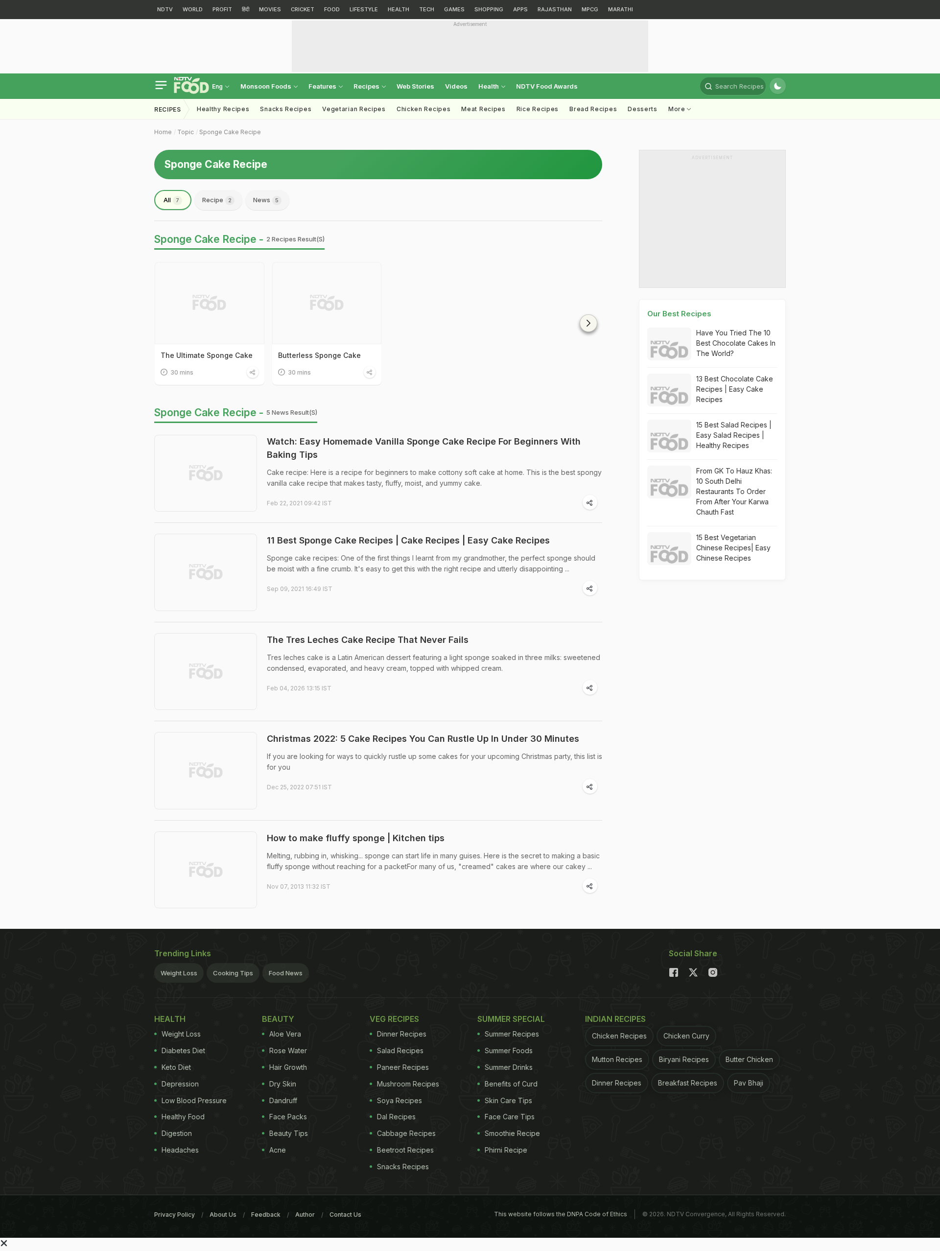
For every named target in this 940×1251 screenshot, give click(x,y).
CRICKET (302, 9)
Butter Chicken (749, 1059)
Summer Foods (509, 1050)
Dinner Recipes (401, 1034)
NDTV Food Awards (547, 86)
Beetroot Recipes (405, 1150)
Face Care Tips (510, 1116)
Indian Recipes (615, 1019)
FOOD (332, 9)
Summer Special (511, 1019)
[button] (588, 323)
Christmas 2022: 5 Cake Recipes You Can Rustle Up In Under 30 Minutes (423, 738)
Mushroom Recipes (408, 1084)
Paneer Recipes (403, 1067)
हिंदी (245, 9)
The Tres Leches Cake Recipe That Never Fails (368, 640)
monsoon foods (266, 86)
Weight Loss (179, 973)
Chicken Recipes (424, 109)
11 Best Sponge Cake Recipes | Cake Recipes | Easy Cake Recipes (408, 540)
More (677, 109)
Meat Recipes (483, 109)
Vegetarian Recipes (354, 109)
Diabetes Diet (183, 1050)
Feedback (266, 1214)
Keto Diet (176, 1067)
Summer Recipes (512, 1034)
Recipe (217, 200)
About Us (223, 1214)
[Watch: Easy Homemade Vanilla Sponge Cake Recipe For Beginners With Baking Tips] (205, 473)
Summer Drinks (509, 1067)
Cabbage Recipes (406, 1133)
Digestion (177, 1133)
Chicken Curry (686, 1036)
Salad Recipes (400, 1050)
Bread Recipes (593, 109)
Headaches (180, 1150)
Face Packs (288, 1116)
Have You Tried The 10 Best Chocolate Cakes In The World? (736, 343)
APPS (520, 9)
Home (163, 132)
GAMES (454, 9)
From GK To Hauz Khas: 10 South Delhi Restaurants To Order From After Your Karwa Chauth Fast (734, 491)
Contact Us (345, 1214)
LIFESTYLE (364, 9)
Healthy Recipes (223, 109)
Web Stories (415, 86)
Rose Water (288, 1050)
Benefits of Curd (511, 1084)
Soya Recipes (399, 1100)
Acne (277, 1150)
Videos (456, 86)
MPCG (590, 9)
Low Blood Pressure (194, 1100)
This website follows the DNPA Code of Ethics (560, 1214)
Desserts (643, 109)
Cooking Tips (233, 973)
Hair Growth (288, 1067)
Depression (180, 1084)
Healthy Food (183, 1116)
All (171, 200)
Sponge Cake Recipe (230, 132)
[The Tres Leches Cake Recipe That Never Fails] (205, 671)
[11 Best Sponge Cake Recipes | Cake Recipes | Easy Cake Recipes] (205, 572)
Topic (185, 132)
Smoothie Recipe (512, 1133)
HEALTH (398, 9)
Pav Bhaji (748, 1083)
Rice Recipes (538, 109)
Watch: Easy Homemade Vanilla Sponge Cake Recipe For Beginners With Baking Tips (424, 448)
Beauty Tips (288, 1133)
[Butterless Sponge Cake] (327, 303)
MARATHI (620, 9)
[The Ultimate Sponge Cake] (209, 303)
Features (323, 86)
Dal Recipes (396, 1116)
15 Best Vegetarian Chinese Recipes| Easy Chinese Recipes (733, 547)
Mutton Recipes (617, 1059)
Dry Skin (282, 1084)
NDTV (165, 9)
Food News (286, 973)
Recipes (367, 86)
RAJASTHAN (555, 9)
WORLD (193, 9)
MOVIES (270, 9)
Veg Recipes (394, 1019)
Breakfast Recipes (687, 1083)
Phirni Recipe (506, 1150)
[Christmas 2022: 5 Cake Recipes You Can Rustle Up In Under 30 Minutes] (205, 770)
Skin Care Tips (508, 1100)
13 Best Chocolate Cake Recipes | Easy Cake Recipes (734, 389)
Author (305, 1214)
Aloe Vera (285, 1034)
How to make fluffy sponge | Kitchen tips (356, 838)
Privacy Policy (174, 1214)
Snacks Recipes (285, 109)
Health (489, 86)
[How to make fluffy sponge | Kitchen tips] (205, 870)
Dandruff (283, 1100)
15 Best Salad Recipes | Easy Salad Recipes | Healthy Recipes (734, 435)
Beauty (278, 1019)
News (266, 200)
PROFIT (222, 9)
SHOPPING (488, 9)
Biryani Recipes (684, 1059)
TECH (426, 9)
